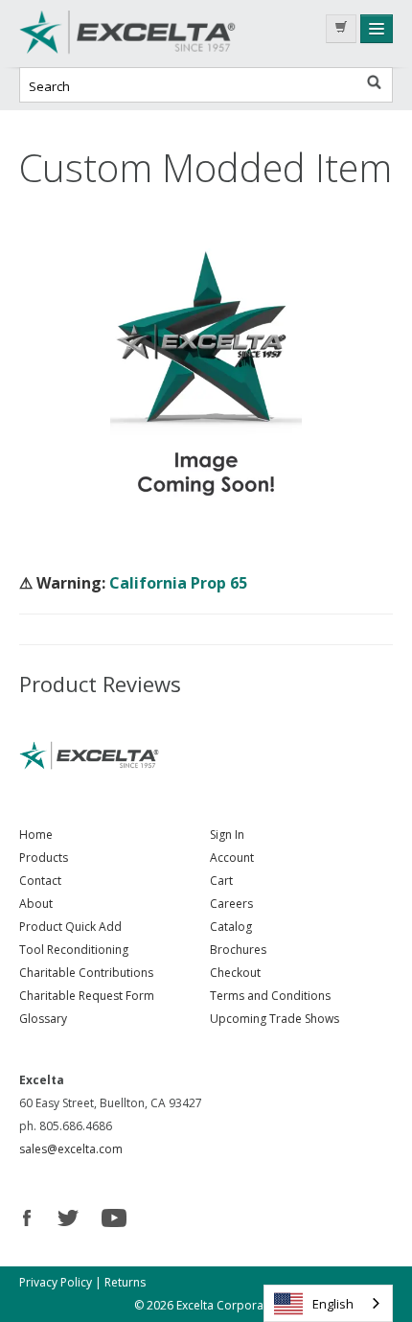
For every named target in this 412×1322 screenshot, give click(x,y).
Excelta (163, 34)
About (36, 903)
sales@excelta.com (71, 1149)
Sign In (227, 834)
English (333, 1303)
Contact (40, 880)
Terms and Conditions (270, 995)
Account (232, 857)
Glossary (43, 1018)
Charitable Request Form (86, 995)
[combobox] (328, 1303)
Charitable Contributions (86, 972)
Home (36, 834)
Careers (231, 903)
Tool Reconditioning (73, 949)
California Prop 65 (178, 582)
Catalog (231, 926)
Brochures (238, 949)
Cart (221, 880)
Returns (125, 1282)
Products (43, 857)
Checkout (235, 972)
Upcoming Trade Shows (274, 1018)
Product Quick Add (70, 926)
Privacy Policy (55, 1282)
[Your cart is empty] (341, 28)
